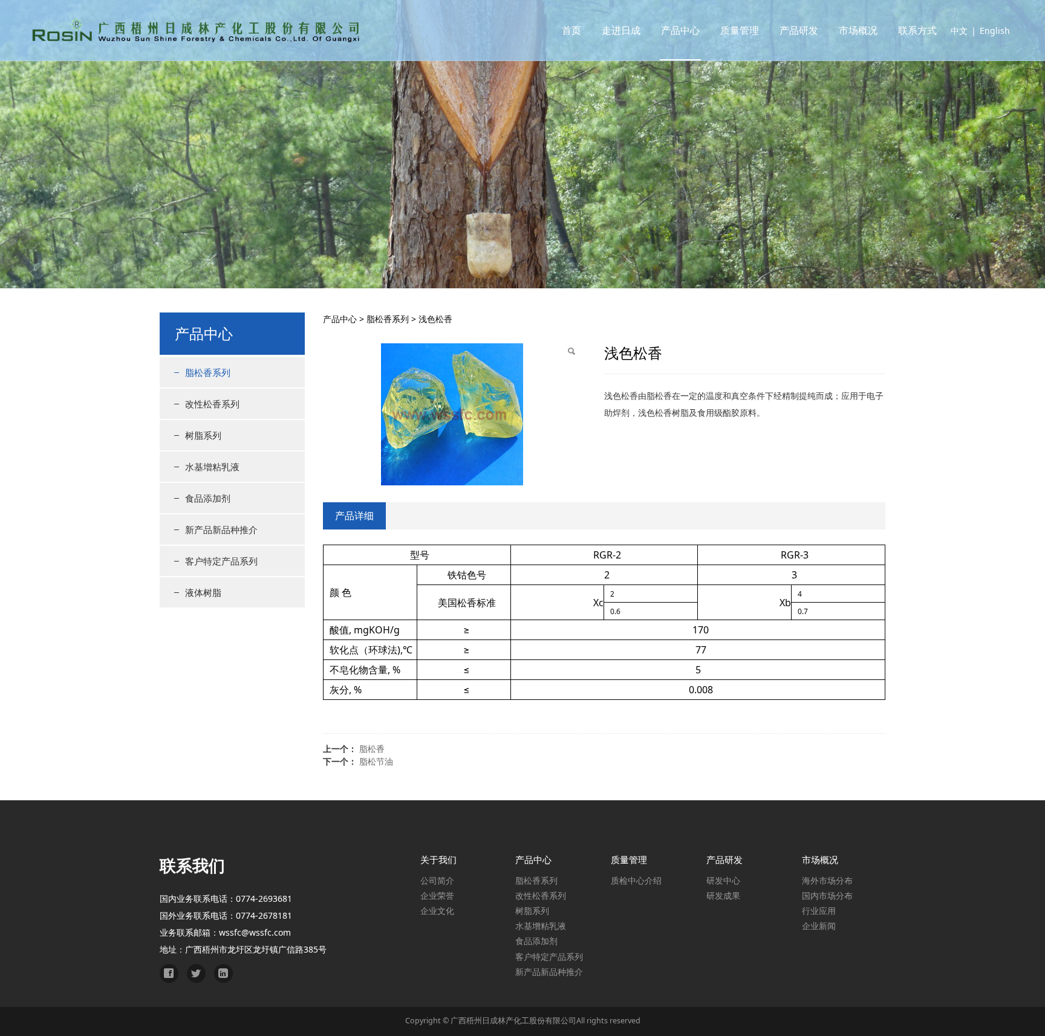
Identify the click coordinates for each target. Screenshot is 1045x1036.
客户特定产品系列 (221, 561)
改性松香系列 (212, 404)
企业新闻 (819, 925)
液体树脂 (203, 592)
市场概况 (858, 30)
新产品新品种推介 (221, 529)
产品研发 (799, 30)
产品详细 (354, 515)
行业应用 (819, 910)
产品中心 (680, 30)
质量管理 (739, 30)
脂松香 (372, 748)
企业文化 (437, 910)
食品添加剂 (207, 498)
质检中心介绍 (636, 880)
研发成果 (723, 895)
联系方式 (917, 30)
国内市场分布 (827, 895)
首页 (571, 30)
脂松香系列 (207, 372)
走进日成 (621, 30)
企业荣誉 (437, 895)
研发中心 (723, 880)
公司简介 (437, 880)
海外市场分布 (827, 880)
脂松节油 (376, 761)
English (995, 30)
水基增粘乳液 (212, 467)
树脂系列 (203, 435)
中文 (959, 30)
